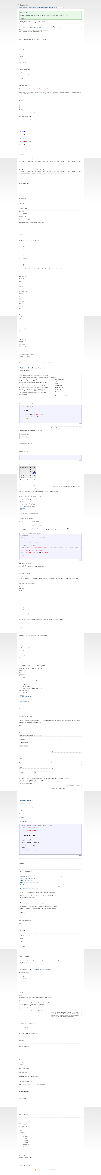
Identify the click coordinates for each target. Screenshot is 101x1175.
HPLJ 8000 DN (25, 871)
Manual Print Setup (24, 884)
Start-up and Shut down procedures (27, 878)
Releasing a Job (62, 874)
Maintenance (61, 881)
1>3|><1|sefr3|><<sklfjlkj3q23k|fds (27, 935)
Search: (55, 7)
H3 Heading (23, 1126)
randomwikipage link (45, 488)
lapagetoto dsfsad (23, 821)
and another (23, 1072)
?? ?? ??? (21, 510)
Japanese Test (24, 69)
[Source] (19, 1169)
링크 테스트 (22, 508)
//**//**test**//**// (24, 701)
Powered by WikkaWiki (80, 1169)
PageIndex (25, 7)
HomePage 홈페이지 (24, 499)
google (21, 810)
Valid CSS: (73, 1169)
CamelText (22, 1063)
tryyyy (21, 817)
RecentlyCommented (41, 7)
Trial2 (21, 941)
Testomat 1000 (25, 220)
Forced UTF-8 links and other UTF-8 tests (31, 496)
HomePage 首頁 (23, 501)
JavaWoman (66, 268)
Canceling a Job (62, 877)
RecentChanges (32, 7)
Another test (24, 1068)
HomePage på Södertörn (25, 505)
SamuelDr (40, 735)
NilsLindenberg (38, 240)
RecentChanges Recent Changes (27, 807)
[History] (23, 1169)
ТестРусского (31, 506)
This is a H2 (23, 209)
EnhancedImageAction (28, 240)
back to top (22, 900)
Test (40, 368)
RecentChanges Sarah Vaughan (26, 800)
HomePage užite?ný (24, 503)
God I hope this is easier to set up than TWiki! (32, 1084)
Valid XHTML (69, 1169)
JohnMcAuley (26, 404)
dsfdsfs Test (23, 451)
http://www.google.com (25, 803)
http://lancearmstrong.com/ (25, 613)
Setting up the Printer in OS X (26, 880)
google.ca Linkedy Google (25, 696)
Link (25, 216)
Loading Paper (62, 879)
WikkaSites (79, 524)
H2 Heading (23, 1124)
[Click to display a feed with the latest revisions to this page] (35, 1169)
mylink (21, 1064)
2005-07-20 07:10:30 (63, 15)
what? (21, 200)
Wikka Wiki (24, 956)
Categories (20, 7)
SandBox (26, 5)
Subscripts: (23, 259)
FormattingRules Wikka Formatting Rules (59, 27)
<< (20, 479)
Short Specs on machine (25, 876)
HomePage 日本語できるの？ (26, 498)
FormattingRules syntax (39, 27)
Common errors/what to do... (61, 884)
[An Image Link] (19, 84)
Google (21, 56)
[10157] (28, 12)
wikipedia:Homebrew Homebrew (27, 1165)
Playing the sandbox (26, 716)
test (26, 370)
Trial (21, 939)
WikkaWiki (39, 430)
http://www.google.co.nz (45, 969)
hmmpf (22, 864)
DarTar (40, 1169)
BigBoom (23, 368)
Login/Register (49, 7)
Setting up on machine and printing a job (29, 882)
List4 (29, 1148)
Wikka (20, 5)
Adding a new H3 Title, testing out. (30, 668)
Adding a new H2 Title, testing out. (32, 666)
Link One (22, 585)
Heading (22, 1098)
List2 (29, 1146)
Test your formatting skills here (32, 21)
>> (34, 479)
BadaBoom (32, 368)
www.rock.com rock (24, 860)
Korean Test (23, 60)
